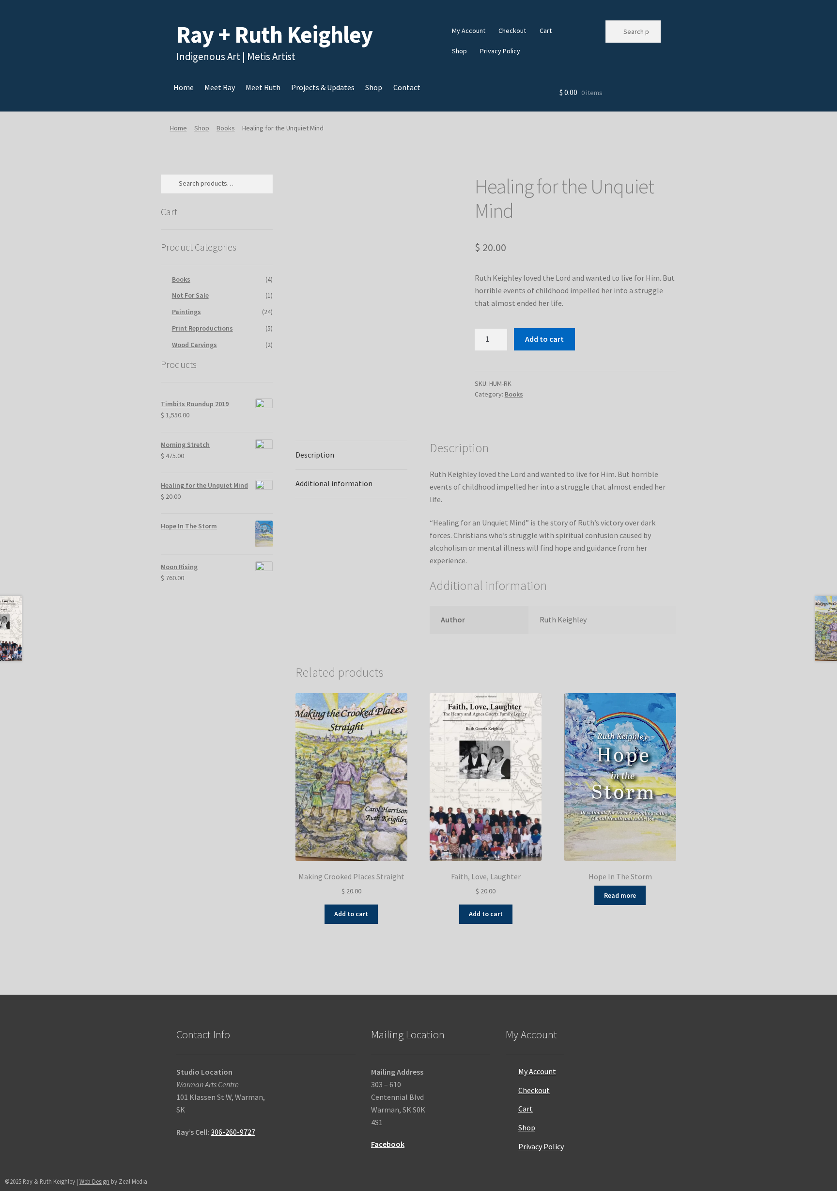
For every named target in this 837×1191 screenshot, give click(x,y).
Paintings (186, 311)
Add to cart (544, 339)
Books (226, 128)
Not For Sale (190, 295)
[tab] (351, 455)
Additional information (333, 483)
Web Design (94, 1181)
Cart (546, 30)
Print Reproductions (202, 328)
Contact (406, 87)
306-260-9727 (233, 1132)
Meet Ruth (263, 87)
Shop (459, 51)
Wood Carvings (194, 344)
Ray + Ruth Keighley (274, 34)
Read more (620, 895)
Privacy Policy (500, 51)
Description (314, 455)
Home (183, 87)
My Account (468, 30)
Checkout (512, 30)
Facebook (387, 1144)
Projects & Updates (323, 87)
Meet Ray (219, 87)
